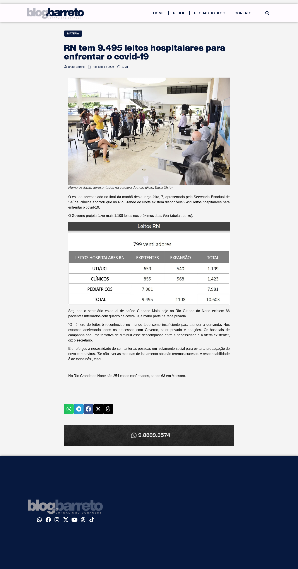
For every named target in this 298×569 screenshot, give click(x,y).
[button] (267, 13)
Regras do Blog (209, 13)
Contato (243, 13)
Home (158, 13)
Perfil (179, 13)
